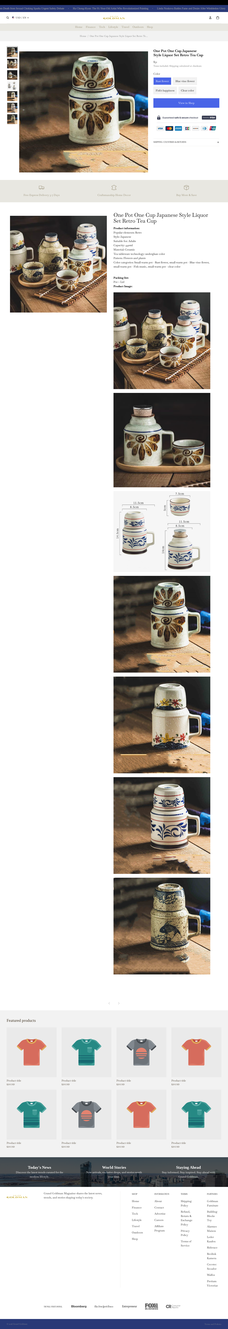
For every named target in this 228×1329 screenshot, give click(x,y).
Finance (137, 1207)
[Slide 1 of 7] (12, 52)
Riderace (212, 1247)
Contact (159, 1207)
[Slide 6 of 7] (12, 107)
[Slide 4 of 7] (12, 85)
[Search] (7, 17)
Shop (135, 1239)
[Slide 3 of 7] (12, 75)
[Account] (210, 17)
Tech (135, 1213)
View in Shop (186, 103)
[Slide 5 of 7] (12, 96)
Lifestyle (137, 1220)
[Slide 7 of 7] (12, 119)
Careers (158, 1220)
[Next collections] (118, 1003)
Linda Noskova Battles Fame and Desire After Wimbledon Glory (165, 8)
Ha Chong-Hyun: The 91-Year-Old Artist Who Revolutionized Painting (85, 8)
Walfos (211, 1275)
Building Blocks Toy (212, 1216)
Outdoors (137, 1232)
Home (83, 36)
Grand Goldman (20, 1324)
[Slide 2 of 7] (12, 63)
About (158, 1201)
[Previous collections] (109, 1003)
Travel (136, 1226)
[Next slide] (144, 110)
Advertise (160, 1213)
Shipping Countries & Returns (169, 142)
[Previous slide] (23, 110)
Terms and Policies (212, 1324)
